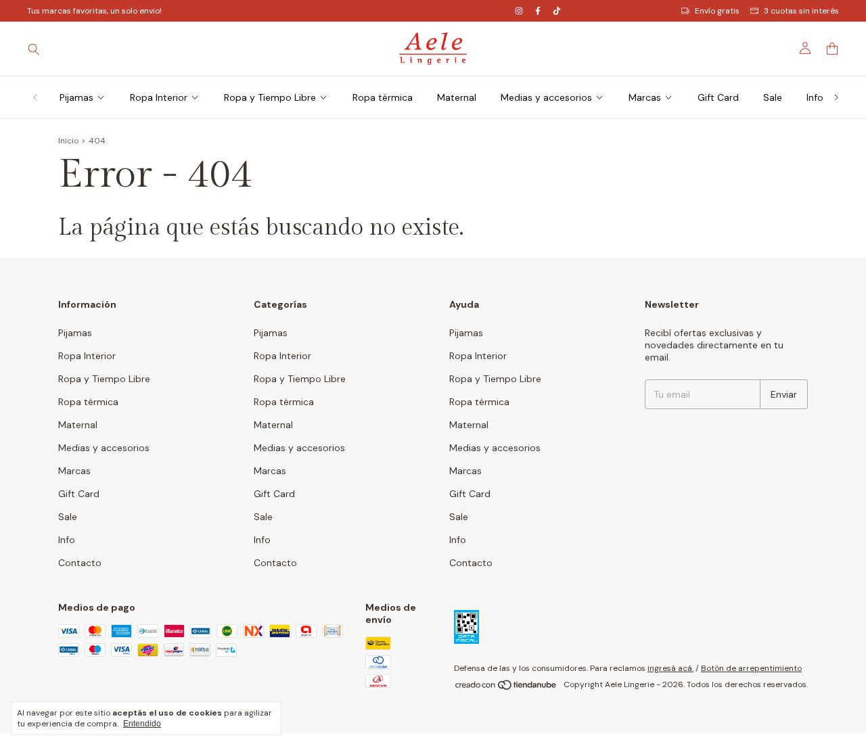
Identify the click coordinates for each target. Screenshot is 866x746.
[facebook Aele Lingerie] (538, 10)
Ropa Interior (158, 97)
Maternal (456, 97)
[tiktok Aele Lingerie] (557, 10)
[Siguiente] (836, 97)
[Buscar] (34, 48)
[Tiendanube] (506, 687)
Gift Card (718, 97)
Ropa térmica (382, 97)
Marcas (645, 97)
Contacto (79, 563)
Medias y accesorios (546, 97)
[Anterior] (35, 97)
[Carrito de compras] (832, 49)
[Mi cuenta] (805, 48)
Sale (772, 97)
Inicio (68, 140)
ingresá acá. (670, 668)
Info (814, 97)
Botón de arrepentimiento (751, 668)
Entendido (142, 723)
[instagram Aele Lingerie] (519, 10)
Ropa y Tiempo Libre (270, 97)
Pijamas (76, 97)
